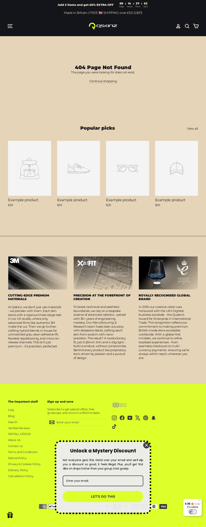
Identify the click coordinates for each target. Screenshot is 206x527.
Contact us (15, 446)
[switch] (193, 511)
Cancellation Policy (21, 476)
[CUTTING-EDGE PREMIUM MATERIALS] (37, 273)
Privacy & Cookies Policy (24, 464)
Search (12, 422)
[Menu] (199, 501)
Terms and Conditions (22, 452)
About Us (14, 440)
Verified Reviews (19, 428)
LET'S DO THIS (103, 496)
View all (192, 128)
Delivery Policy (18, 470)
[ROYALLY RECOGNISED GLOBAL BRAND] (168, 273)
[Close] (146, 445)
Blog (11, 416)
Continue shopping (103, 81)
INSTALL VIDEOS (19, 434)
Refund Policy (17, 458)
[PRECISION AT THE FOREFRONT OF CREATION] (103, 273)
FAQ (11, 410)
